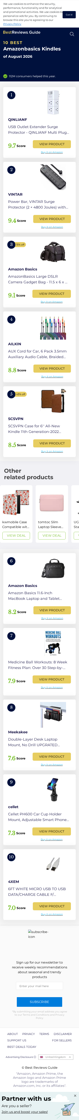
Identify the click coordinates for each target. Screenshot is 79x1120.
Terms (44, 1034)
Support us (16, 1040)
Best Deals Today (21, 1047)
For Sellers (62, 1040)
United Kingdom (55, 1056)
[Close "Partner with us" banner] (75, 1095)
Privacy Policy (12, 24)
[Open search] (72, 34)
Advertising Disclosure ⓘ (21, 1056)
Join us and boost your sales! (25, 1112)
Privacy (28, 1034)
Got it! (69, 14)
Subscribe (39, 1002)
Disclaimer (63, 1034)
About (12, 1034)
